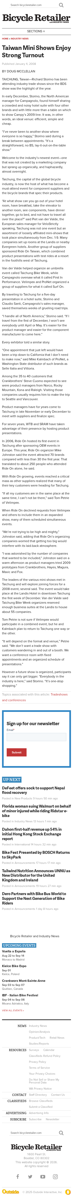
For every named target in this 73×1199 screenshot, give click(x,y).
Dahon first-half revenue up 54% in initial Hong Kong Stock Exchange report (32, 833)
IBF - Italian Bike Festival (20, 995)
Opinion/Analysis (39, 1032)
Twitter (30, 1176)
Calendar (49, 1050)
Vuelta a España (14, 951)
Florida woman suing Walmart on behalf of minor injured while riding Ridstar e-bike (36, 810)
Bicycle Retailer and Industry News (34, 936)
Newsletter (52, 1119)
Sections (36, 31)
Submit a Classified (41, 1107)
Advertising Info (39, 1113)
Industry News (20, 38)
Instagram (55, 1176)
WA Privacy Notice (40, 1088)
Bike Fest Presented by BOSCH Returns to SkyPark (36, 855)
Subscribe (35, 1119)
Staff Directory (38, 1095)
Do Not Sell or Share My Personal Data (44, 1081)
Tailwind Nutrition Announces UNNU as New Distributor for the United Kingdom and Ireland (36, 875)
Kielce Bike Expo (14, 966)
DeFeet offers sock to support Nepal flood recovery (33, 790)
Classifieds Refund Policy (44, 1056)
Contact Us (58, 1095)
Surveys (34, 1050)
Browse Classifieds (41, 1101)
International (22, 844)
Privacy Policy (37, 1062)
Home (5, 38)
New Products (23, 798)
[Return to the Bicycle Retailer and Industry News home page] (36, 22)
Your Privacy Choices (42, 1073)
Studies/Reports (39, 1043)
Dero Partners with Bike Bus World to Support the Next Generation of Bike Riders (34, 898)
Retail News (57, 1037)
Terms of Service (39, 1068)
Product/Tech (37, 1037)
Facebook (17, 1176)
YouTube (42, 1176)
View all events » (13, 1010)
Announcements (25, 863)
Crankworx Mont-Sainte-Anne (23, 981)
